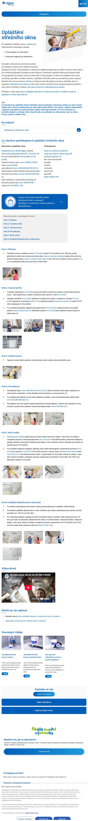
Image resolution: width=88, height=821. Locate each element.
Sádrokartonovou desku (16, 437)
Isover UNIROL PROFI (28, 162)
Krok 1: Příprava (10, 220)
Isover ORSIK (11, 165)
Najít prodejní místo (44, 710)
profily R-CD (34, 301)
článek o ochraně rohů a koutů (23, 112)
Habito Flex (7, 107)
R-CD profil (62, 295)
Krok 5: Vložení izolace (13, 228)
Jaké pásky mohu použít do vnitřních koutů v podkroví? (25, 621)
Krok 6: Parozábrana (12, 231)
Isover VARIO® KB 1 (26, 182)
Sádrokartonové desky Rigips (14, 151)
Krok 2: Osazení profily (13, 224)
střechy (29, 81)
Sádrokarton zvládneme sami (16, 130)
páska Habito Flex (51, 177)
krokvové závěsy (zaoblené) (56, 151)
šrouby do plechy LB (52, 156)
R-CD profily (25, 156)
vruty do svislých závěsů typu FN (58, 154)
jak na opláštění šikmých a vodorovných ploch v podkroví (45, 92)
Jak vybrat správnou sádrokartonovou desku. (46, 87)
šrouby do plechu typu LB (21, 311)
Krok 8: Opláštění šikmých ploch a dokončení (21, 239)
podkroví (30, 44)
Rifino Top (52, 107)
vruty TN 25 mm (45, 440)
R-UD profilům (51, 308)
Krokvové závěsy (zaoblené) (54, 256)
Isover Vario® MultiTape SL (17, 400)
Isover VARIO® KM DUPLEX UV (25, 168)
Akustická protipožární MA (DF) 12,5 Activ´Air (20, 154)
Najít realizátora (44, 702)
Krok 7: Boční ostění (12, 235)
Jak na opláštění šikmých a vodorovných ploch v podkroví (39, 616)
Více (5, 674)
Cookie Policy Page (31, 813)
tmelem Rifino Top (45, 525)
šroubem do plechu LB (62, 301)
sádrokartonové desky (18, 84)
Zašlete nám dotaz (44, 694)
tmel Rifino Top (16, 185)
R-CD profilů (26, 452)
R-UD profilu (28, 292)
